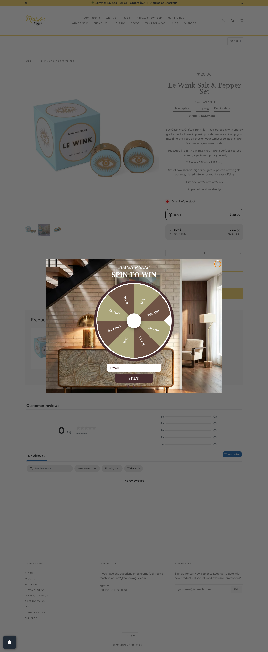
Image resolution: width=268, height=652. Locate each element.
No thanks (134, 386)
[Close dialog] (217, 264)
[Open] (9, 642)
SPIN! (134, 378)
